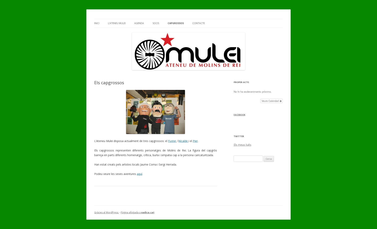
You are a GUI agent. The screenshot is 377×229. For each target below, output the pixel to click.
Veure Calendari (271, 100)
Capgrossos (176, 23)
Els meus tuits (242, 145)
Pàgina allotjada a (137, 212)
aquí (139, 174)
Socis (156, 23)
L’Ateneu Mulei (117, 23)
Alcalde (183, 141)
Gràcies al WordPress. (106, 212)
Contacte (198, 23)
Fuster (172, 141)
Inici (96, 23)
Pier (195, 141)
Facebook (239, 114)
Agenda (139, 23)
